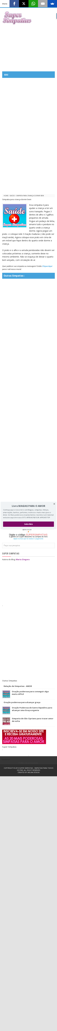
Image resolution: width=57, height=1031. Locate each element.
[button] (28, 506)
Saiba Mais (28, 524)
